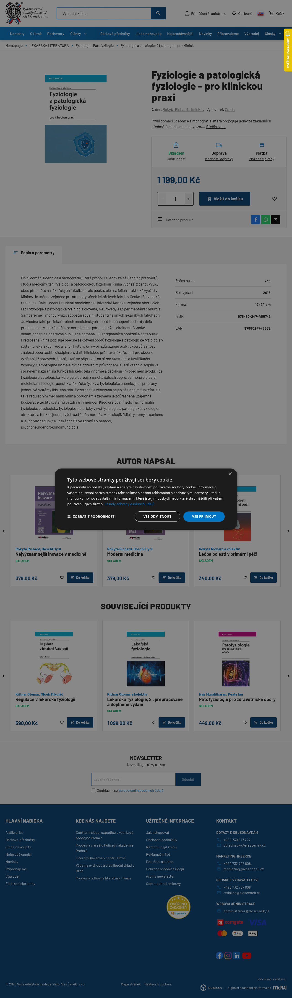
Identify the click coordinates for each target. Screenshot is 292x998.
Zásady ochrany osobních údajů (129, 504)
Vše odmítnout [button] (157, 516)
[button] (91, 516)
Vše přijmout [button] (204, 516)
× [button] (230, 473)
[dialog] (146, 498)
